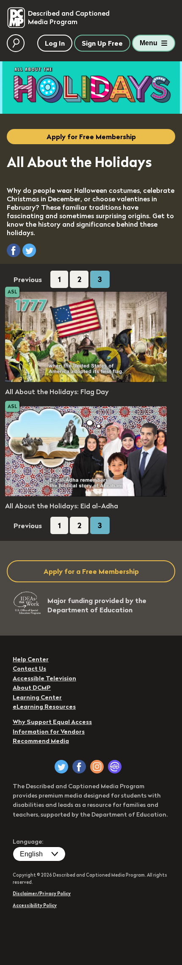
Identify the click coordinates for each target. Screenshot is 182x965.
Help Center (31, 659)
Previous (28, 279)
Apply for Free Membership (91, 136)
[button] (13, 250)
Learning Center (37, 697)
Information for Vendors (49, 731)
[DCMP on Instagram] (97, 766)
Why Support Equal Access (52, 722)
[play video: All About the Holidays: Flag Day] (86, 380)
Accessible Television (44, 678)
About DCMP (32, 687)
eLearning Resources (44, 706)
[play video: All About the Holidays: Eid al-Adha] (86, 494)
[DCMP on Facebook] (79, 766)
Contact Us (29, 668)
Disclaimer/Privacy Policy (42, 893)
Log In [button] (55, 43)
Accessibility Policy (35, 905)
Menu (148, 43)
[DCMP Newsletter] (114, 766)
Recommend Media (41, 741)
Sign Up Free (102, 43)
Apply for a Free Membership (91, 571)
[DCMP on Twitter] (61, 766)
